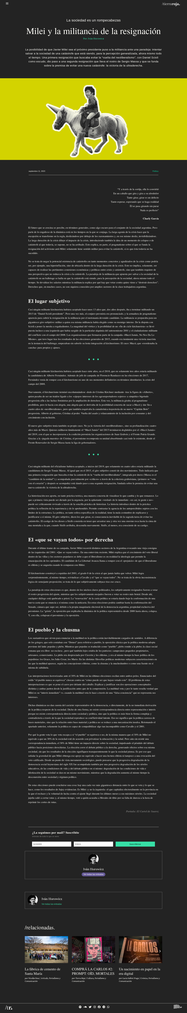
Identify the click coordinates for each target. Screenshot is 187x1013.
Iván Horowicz (93, 869)
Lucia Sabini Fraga (131, 978)
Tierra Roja (80, 978)
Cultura (90, 978)
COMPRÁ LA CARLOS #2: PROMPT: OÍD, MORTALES (93, 971)
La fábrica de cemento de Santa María (42, 971)
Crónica (143, 978)
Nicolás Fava (33, 978)
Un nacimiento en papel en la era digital (139, 971)
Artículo (44, 978)
